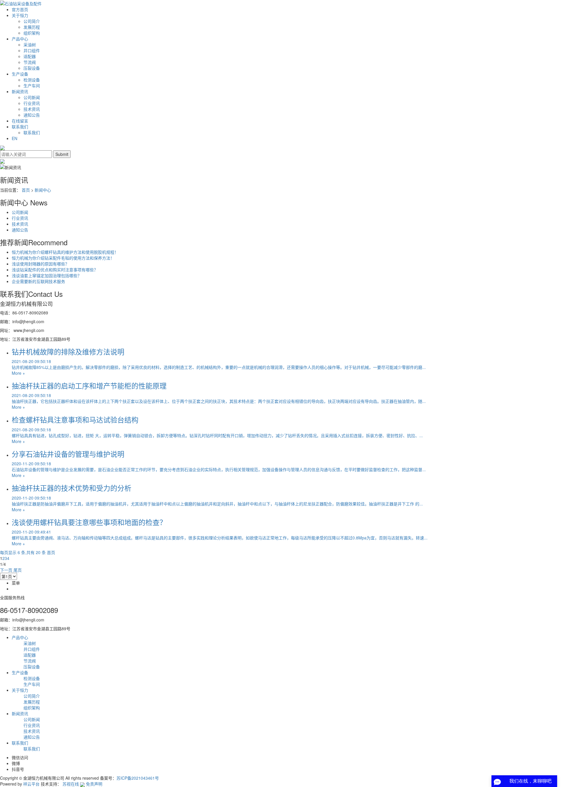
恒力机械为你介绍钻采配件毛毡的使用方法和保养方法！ (63, 258)
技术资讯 (31, 109)
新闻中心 (43, 190)
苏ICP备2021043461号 (137, 778)
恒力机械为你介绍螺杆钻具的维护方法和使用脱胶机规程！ (65, 252)
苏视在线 (70, 784)
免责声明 (94, 784)
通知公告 (31, 115)
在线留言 (20, 121)
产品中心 (20, 39)
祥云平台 (31, 784)
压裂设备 (31, 68)
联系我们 (20, 127)
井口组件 (31, 50)
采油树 (29, 44)
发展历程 (31, 27)
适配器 (29, 56)
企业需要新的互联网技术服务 (38, 281)
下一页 (6, 570)
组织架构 (31, 33)
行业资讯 (31, 103)
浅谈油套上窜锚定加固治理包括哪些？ (47, 275)
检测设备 (31, 80)
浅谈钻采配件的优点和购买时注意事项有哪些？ (55, 269)
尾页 (17, 570)
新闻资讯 (20, 91)
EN (14, 138)
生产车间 (31, 85)
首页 (26, 190)
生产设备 (20, 74)
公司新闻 (31, 97)
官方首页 (20, 9)
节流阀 (29, 62)
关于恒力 (20, 15)
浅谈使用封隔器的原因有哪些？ (40, 264)
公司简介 (31, 21)
